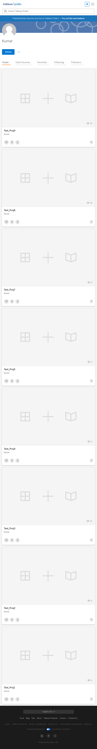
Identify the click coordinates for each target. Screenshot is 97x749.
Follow (8, 52)
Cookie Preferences (36, 729)
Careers (63, 718)
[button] (42, 736)
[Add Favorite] (91, 142)
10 (91, 123)
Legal (7, 724)
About (39, 718)
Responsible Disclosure (71, 724)
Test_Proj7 (9, 289)
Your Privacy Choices (61, 729)
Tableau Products (51, 718)
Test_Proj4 (9, 449)
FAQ (33, 718)
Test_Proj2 (9, 608)
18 (91, 203)
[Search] (5, 11)
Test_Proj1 (9, 687)
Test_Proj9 (9, 130)
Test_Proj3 (9, 528)
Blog (28, 718)
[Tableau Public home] (12, 4)
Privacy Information (37, 724)
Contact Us (72, 718)
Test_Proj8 (9, 210)
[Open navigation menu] (92, 4)
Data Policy (53, 724)
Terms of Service (19, 724)
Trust (22, 718)
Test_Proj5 (9, 369)
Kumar (6, 134)
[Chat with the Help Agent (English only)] (87, 4)
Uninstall (88, 724)
